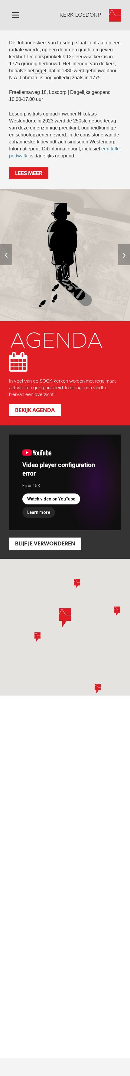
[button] (37, 637)
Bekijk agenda (35, 410)
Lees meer (28, 173)
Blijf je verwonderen (45, 543)
